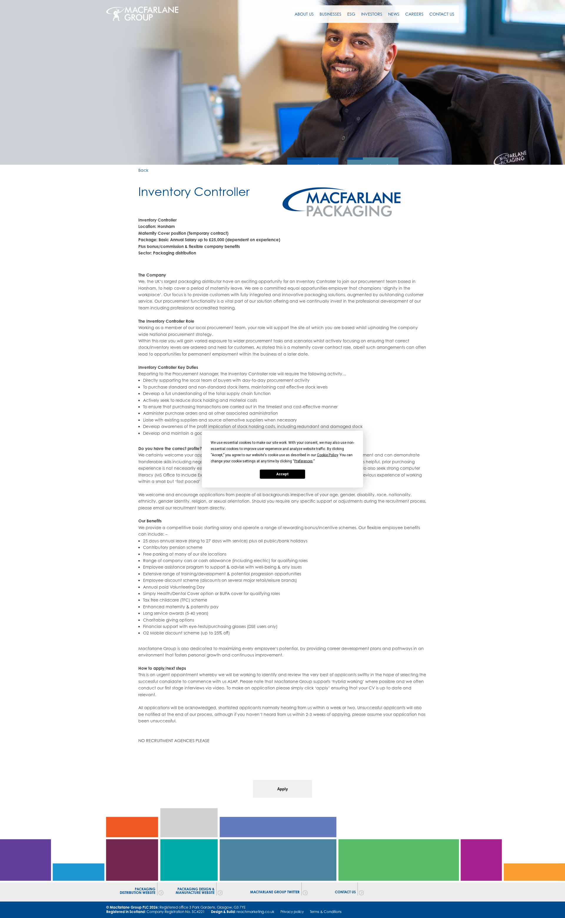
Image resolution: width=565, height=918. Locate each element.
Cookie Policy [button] (327, 455)
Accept (282, 474)
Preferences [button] (303, 461)
